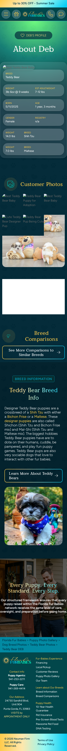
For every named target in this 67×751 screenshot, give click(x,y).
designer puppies (17, 421)
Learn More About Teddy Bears (31, 475)
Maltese (40, 416)
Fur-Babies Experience (49, 658)
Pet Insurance (44, 715)
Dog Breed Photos (14, 644)
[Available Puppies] (16, 14)
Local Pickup (43, 667)
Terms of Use (45, 740)
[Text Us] (61, 14)
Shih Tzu (36, 412)
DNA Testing (43, 728)
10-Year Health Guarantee (44, 708)
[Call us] (50, 14)
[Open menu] (5, 14)
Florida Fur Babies (14, 640)
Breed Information (46, 691)
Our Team (41, 680)
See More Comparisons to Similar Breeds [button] (31, 352)
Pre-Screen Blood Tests (50, 719)
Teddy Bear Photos (42, 644)
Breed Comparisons (47, 696)
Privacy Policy (46, 744)
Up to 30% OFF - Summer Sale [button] (33, 3)
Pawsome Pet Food (47, 724)
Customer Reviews (47, 671)
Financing (41, 662)
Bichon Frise (16, 416)
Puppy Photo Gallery (43, 640)
